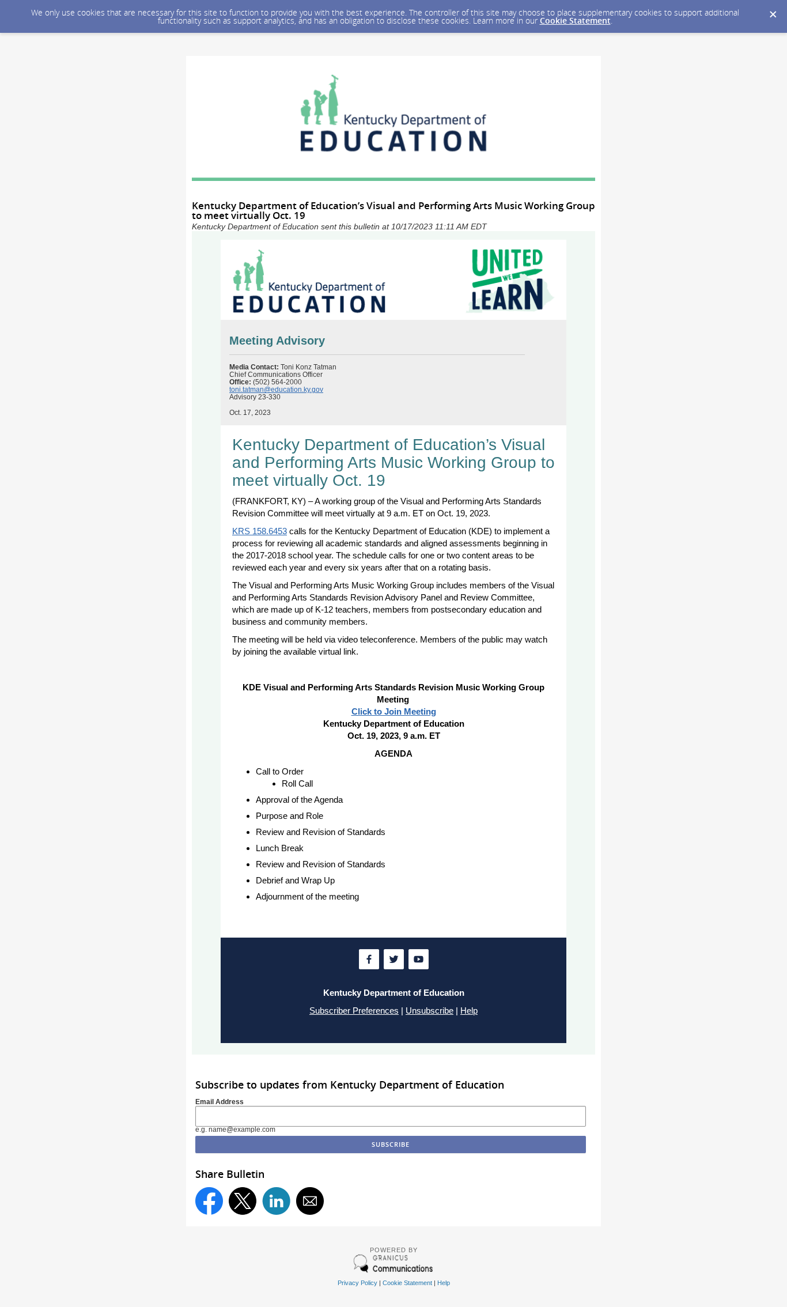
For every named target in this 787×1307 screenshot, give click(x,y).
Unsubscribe (429, 1010)
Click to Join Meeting (393, 711)
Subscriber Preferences (354, 1010)
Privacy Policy (357, 1282)
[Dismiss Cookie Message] (772, 11)
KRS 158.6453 (259, 531)
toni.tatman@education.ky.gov (276, 390)
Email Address (219, 1102)
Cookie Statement (575, 20)
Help (469, 1010)
